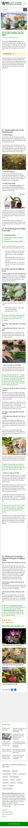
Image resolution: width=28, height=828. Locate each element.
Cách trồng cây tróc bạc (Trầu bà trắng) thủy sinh (19, 750)
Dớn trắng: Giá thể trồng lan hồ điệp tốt (13, 664)
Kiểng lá (18, 779)
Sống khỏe (5, 782)
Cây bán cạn (22, 773)
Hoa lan (20, 31)
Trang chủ (4, 31)
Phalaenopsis (22, 61)
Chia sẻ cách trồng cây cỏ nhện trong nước (18, 756)
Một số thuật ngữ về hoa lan (10, 684)
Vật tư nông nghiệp (7, 788)
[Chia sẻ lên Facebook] (12, 690)
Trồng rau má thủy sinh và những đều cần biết (19, 729)
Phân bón (11, 785)
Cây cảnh (5, 776)
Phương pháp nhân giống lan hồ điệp (13, 241)
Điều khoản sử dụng (7, 812)
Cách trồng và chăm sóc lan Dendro (12, 645)
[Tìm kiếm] (25, 9)
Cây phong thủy (7, 773)
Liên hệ (4, 816)
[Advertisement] (14, 84)
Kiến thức (10, 31)
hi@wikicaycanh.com (7, 804)
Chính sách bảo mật (7, 814)
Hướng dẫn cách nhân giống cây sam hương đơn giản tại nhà (18, 735)
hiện (14, 53)
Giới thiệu (4, 810)
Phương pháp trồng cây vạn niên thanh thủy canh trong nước (19, 743)
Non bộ (5, 785)
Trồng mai (20, 782)
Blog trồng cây (6, 771)
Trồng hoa (15, 31)
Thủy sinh (13, 782)
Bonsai (14, 773)
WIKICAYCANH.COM (14, 41)
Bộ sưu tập (14, 771)
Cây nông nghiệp (14, 776)
